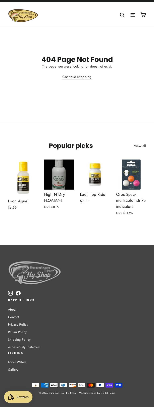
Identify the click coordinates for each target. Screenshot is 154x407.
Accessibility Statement (24, 347)
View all (140, 145)
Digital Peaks (108, 393)
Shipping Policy (19, 339)
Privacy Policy (18, 324)
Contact (13, 317)
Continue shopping (76, 76)
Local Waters (17, 362)
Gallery (13, 369)
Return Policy (17, 332)
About (12, 309)
